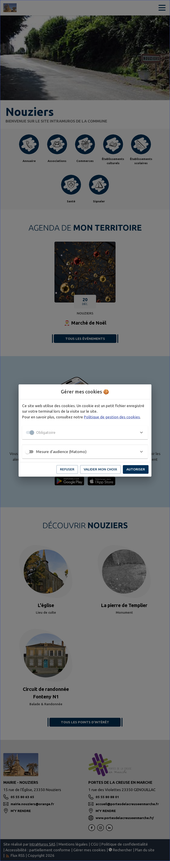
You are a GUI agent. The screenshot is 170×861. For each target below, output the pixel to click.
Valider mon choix (100, 469)
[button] (85, 432)
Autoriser (135, 469)
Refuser (67, 469)
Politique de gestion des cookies (112, 417)
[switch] (27, 451)
